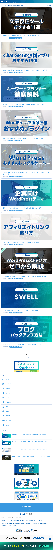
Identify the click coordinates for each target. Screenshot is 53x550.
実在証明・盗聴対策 (4, 523)
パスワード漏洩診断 (29, 520)
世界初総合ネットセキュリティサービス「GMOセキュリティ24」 (12, 520)
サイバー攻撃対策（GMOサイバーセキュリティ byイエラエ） (20, 523)
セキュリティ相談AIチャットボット (7, 521)
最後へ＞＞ (49, 351)
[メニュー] (51, 1)
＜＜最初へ (3, 351)
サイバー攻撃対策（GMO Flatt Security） (40, 523)
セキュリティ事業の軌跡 (12, 525)
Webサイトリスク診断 (38, 520)
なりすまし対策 (3, 525)
